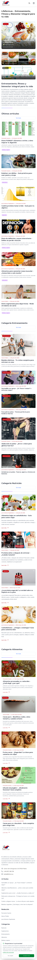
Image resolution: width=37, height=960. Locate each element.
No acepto (10, 955)
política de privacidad (8, 952)
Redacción (5, 909)
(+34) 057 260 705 (9, 871)
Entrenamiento (6, 336)
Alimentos (5, 68)
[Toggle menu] (34, 3)
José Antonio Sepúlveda (7, 203)
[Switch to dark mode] (29, 3)
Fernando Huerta (5, 138)
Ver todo (18, 118)
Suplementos (5, 931)
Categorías (5, 924)
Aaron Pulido (4, 301)
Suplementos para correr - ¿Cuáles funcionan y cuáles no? (17, 893)
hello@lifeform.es (8, 874)
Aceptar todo (26, 955)
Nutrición (6, 24)
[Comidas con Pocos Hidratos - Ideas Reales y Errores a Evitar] (18, 58)
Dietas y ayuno (6, 149)
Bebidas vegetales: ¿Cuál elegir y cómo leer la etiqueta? (17, 904)
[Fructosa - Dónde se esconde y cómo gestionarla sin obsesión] (18, 72)
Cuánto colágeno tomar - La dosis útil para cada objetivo (17, 901)
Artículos (4, 879)
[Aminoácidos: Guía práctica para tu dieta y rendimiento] (18, 35)
